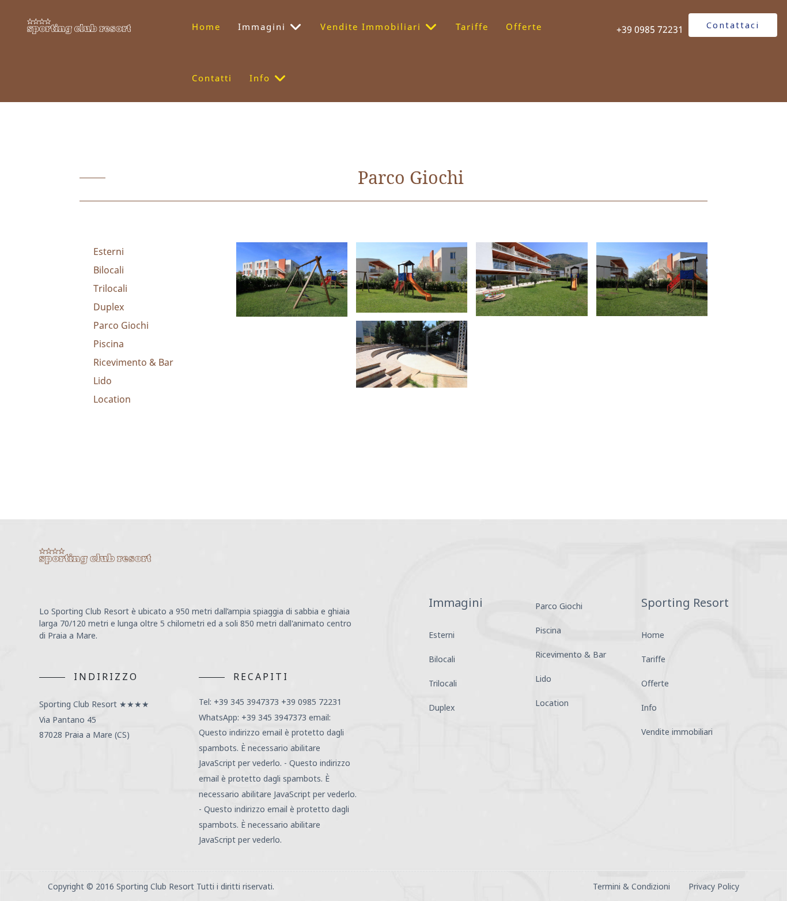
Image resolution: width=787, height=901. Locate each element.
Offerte (655, 683)
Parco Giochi (121, 325)
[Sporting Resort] (79, 25)
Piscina (108, 343)
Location (112, 399)
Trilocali (110, 288)
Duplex (108, 307)
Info (649, 707)
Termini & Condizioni (631, 886)
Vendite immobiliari (677, 731)
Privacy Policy (713, 886)
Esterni (108, 251)
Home (652, 634)
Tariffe (653, 659)
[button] (291, 279)
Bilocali (108, 270)
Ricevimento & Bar (133, 362)
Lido (102, 380)
